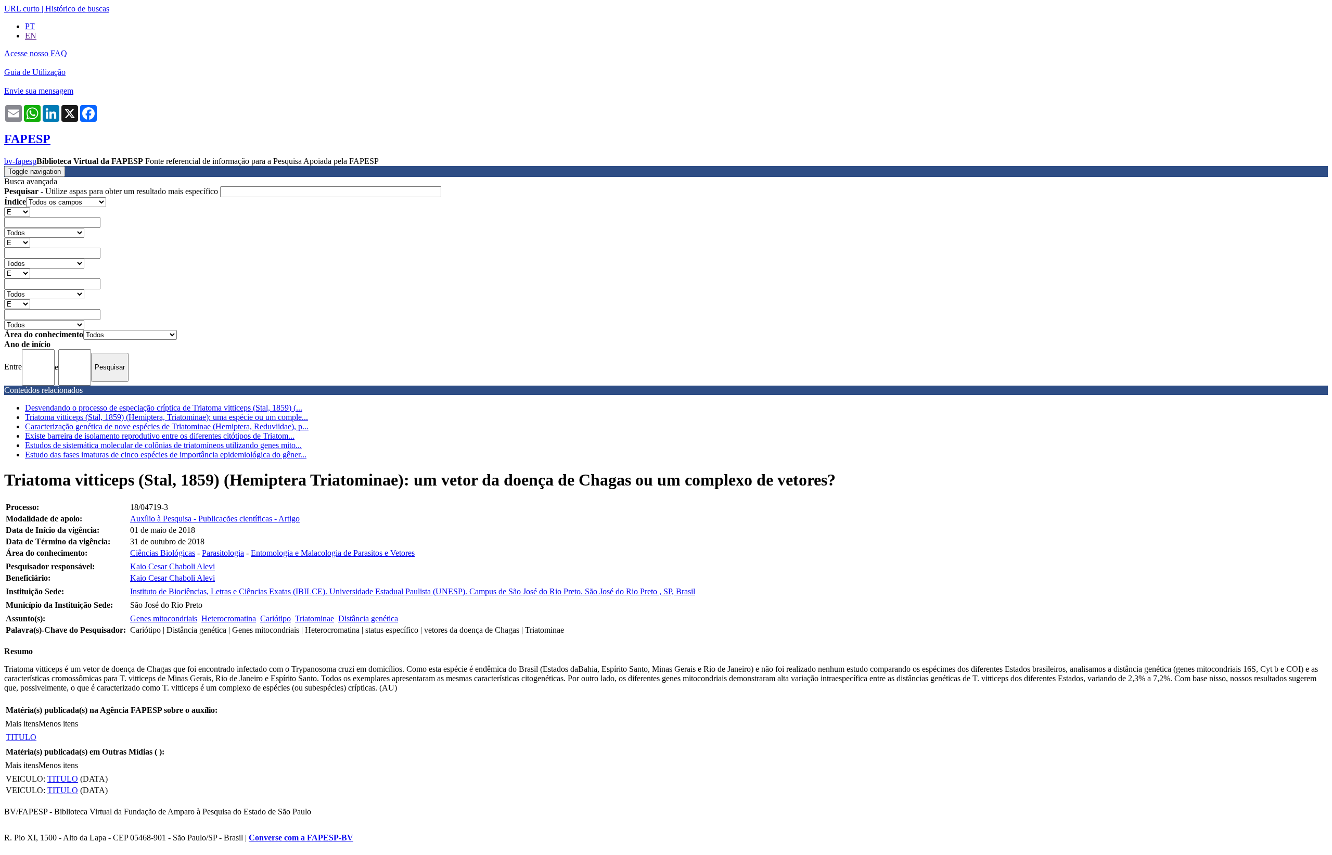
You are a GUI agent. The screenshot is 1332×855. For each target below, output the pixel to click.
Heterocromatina (228, 618)
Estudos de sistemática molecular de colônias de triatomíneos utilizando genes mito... (163, 445)
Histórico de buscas (77, 8)
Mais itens (22, 723)
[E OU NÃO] (17, 211)
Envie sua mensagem (38, 90)
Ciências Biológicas (162, 552)
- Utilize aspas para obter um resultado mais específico (112, 191)
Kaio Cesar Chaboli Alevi (172, 566)
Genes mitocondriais (163, 618)
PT (30, 26)
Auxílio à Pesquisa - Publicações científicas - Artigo (215, 518)
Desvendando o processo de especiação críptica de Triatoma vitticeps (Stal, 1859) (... (163, 407)
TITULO (21, 737)
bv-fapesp (20, 161)
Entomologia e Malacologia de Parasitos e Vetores (333, 552)
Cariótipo (275, 618)
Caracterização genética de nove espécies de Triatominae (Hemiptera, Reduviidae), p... (167, 426)
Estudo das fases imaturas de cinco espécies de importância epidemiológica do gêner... (165, 454)
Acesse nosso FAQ (35, 53)
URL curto (22, 8)
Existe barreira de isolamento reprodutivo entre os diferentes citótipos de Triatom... (159, 435)
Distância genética (368, 618)
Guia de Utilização (35, 72)
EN (30, 35)
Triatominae (314, 618)
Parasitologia (223, 552)
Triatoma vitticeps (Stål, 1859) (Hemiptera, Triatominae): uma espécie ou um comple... (166, 417)
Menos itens (58, 723)
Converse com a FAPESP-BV (301, 837)
